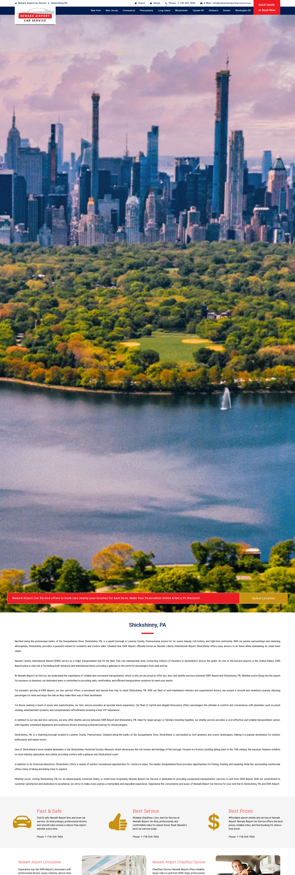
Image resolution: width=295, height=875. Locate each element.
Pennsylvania (146, 10)
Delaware (213, 10)
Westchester (181, 10)
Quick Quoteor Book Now (266, 7)
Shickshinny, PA (59, 3)
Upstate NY (198, 10)
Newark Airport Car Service (32, 3)
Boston (226, 10)
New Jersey (112, 10)
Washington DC (243, 10)
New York (96, 10)
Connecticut (129, 10)
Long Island (164, 10)
